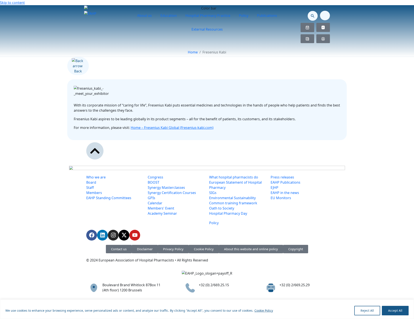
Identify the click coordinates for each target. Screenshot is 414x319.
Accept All (395, 310)
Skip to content (12, 2)
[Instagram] (113, 235)
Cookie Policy (263, 310)
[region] (207, 309)
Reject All (367, 310)
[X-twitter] (124, 235)
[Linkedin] (102, 235)
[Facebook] (91, 235)
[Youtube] (134, 235)
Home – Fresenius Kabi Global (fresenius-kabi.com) (172, 127)
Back (78, 71)
